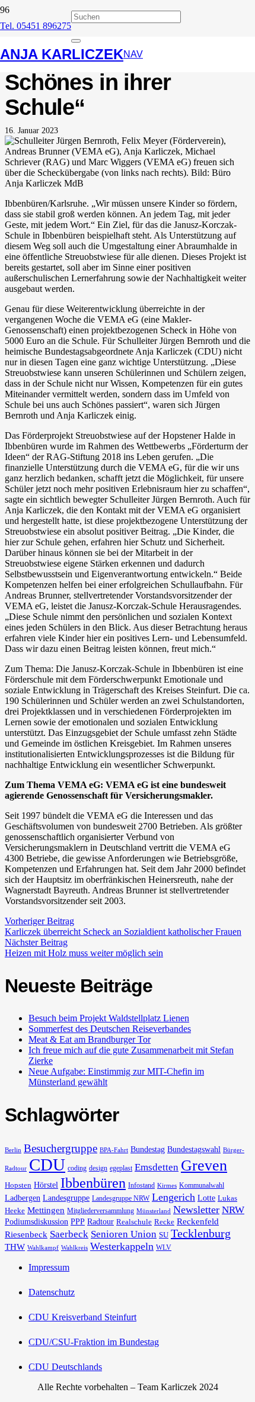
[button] (133, 54)
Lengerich (173, 1197)
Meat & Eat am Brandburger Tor (89, 1039)
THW (15, 1247)
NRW (233, 1210)
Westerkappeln (122, 1246)
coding (77, 1168)
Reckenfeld (198, 1221)
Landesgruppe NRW (120, 1198)
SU (163, 1234)
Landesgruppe (66, 1197)
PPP (78, 1221)
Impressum (48, 1267)
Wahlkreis (74, 1248)
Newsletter (196, 1210)
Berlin (13, 1150)
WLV (163, 1247)
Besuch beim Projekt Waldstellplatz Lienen (108, 1018)
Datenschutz (51, 1292)
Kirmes (167, 1185)
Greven (204, 1165)
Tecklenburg (201, 1233)
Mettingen (46, 1210)
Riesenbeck (26, 1234)
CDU (47, 1164)
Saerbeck (69, 1234)
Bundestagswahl (194, 1149)
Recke (164, 1221)
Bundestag (147, 1149)
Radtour (100, 1221)
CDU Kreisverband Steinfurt (82, 1317)
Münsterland (153, 1211)
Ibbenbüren (93, 1183)
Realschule (134, 1221)
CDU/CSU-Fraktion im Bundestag (93, 1342)
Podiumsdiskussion (36, 1221)
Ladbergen (22, 1197)
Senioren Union (124, 1234)
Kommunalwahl (201, 1185)
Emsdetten (157, 1167)
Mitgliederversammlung (100, 1211)
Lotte (206, 1197)
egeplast (121, 1168)
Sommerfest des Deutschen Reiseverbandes (109, 1029)
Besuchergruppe (60, 1148)
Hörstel (46, 1184)
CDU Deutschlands (65, 1367)
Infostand (141, 1185)
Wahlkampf (43, 1248)
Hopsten (18, 1185)
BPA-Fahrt (114, 1150)
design (98, 1168)
